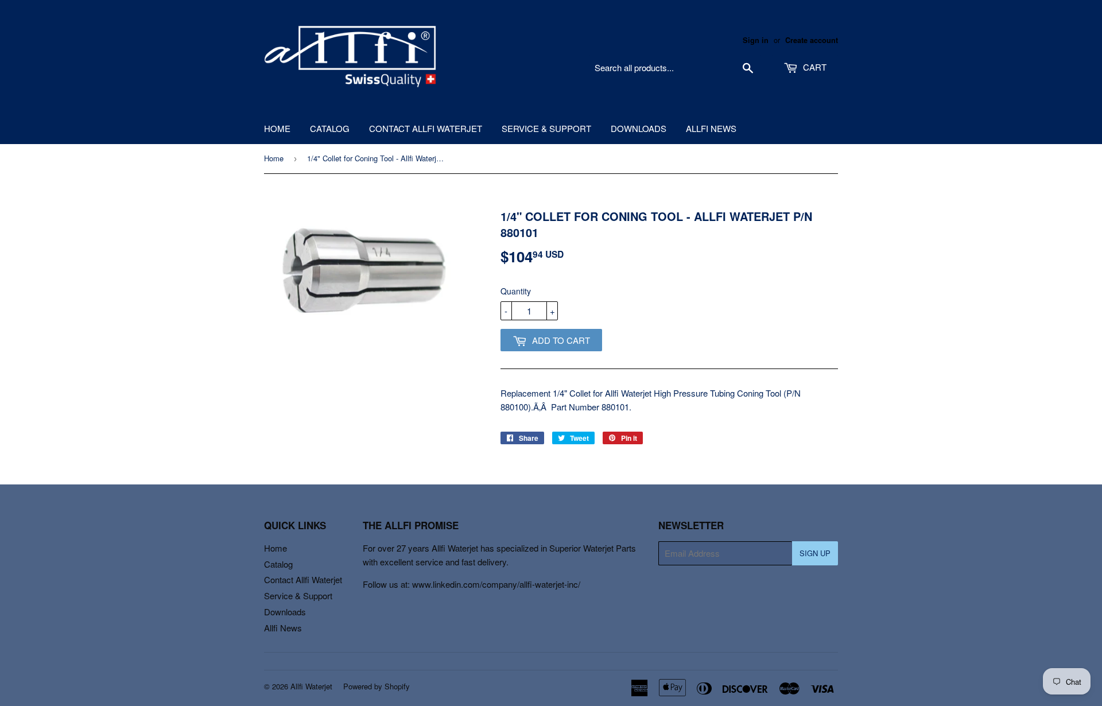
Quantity (515, 291)
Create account (811, 40)
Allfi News (711, 128)
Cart (813, 67)
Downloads (638, 128)
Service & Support (546, 128)
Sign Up (815, 553)
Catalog (330, 128)
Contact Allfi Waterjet (425, 128)
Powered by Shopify (376, 686)
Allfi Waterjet (311, 686)
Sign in (756, 40)
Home (277, 128)
